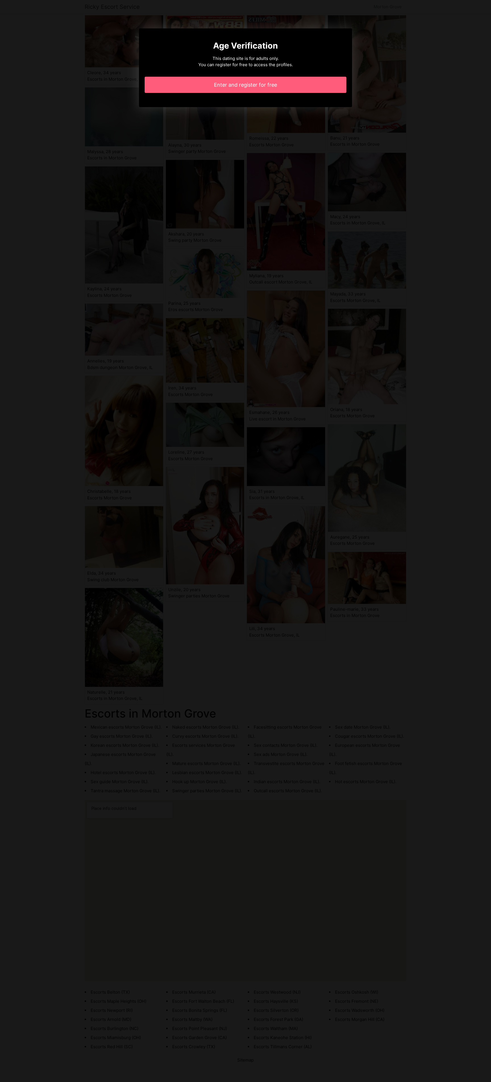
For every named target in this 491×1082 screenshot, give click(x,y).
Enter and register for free (245, 85)
